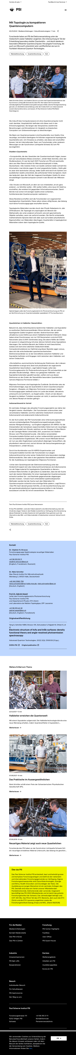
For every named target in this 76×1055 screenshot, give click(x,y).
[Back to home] (15, 9)
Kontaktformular (42, 1019)
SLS (47, 54)
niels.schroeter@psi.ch (47, 584)
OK (58, 1038)
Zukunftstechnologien (42, 31)
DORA (13, 645)
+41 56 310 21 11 (42, 1016)
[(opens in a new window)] (30, 644)
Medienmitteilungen (26, 31)
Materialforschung (18, 54)
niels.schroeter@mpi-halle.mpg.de (23, 584)
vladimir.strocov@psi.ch (18, 562)
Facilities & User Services (56, 2)
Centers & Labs (14, 2)
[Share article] (58, 31)
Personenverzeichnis (44, 1021)
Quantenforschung (35, 54)
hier (30, 1048)
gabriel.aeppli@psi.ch (17, 610)
